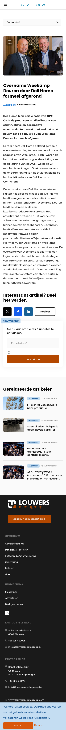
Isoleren (9, 568)
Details (38, 724)
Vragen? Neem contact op (27, 518)
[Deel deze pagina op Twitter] (7, 311)
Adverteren (11, 598)
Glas (7, 574)
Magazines (11, 591)
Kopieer (45, 311)
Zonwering (11, 562)
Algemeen (9, 105)
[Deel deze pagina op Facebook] (18, 311)
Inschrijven (33, 359)
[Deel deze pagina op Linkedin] (28, 311)
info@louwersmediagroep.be (25, 687)
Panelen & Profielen (16, 549)
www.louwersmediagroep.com (26, 699)
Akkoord (18, 725)
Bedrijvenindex (14, 604)
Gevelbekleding (14, 543)
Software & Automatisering (21, 556)
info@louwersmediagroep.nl (24, 646)
